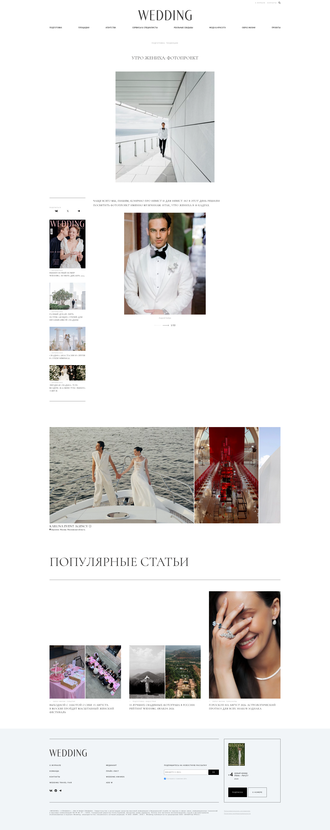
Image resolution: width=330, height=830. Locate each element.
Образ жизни (248, 28)
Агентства (111, 28)
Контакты (272, 3)
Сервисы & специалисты (145, 28)
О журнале (260, 3)
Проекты (276, 28)
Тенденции (172, 43)
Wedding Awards (115, 777)
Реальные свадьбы (183, 28)
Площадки (83, 28)
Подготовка (56, 28)
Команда (54, 771)
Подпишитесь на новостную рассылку (185, 765)
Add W (109, 783)
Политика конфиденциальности (237, 813)
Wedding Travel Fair (61, 783)
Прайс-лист (112, 771)
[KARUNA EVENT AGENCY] (91, 527)
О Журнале (55, 765)
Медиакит (111, 765)
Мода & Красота (217, 28)
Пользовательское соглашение (237, 811)
